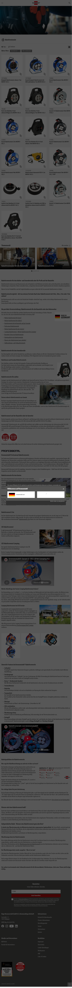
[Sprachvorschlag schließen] (63, 489)
